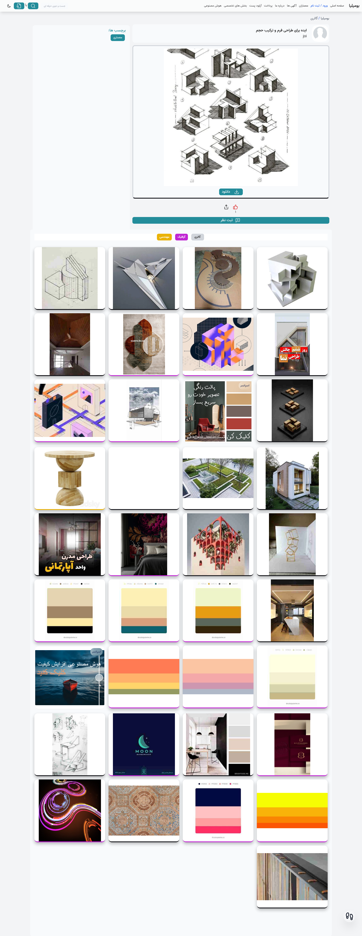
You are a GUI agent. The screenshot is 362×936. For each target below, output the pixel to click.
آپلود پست (255, 6)
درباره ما (279, 6)
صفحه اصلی (337, 6)
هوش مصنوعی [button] (212, 6)
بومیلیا (325, 18)
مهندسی (164, 237)
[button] (349, 916)
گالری (314, 18)
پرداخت (268, 6)
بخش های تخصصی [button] (235, 6)
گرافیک (182, 237)
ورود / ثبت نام (319, 6)
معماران (303, 6)
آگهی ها (291, 6)
